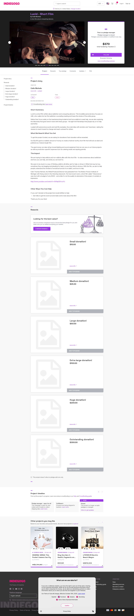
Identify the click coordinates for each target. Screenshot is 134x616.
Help (74, 496)
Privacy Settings (36, 610)
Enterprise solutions (118, 589)
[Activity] (116, 3)
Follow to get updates (87, 510)
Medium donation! (10, 88)
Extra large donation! (11, 94)
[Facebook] (10, 589)
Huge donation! (10, 96)
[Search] (56, 3)
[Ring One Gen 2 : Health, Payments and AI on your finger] (67, 538)
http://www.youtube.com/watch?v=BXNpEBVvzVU (48, 181)
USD (99, 3)
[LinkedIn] (21, 589)
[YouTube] (16, 589)
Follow (106, 55)
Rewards (6, 82)
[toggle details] (52, 567)
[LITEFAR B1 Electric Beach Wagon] (92, 538)
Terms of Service (25, 610)
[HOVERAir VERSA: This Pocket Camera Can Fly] (42, 538)
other (57, 97)
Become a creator (118, 586)
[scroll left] (9, 42)
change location (75, 9)
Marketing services (118, 584)
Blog (95, 586)
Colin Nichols (36, 16)
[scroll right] (84, 42)
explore (75, 523)
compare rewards (41, 228)
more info (33, 91)
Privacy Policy (14, 610)
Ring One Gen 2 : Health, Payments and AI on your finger (66, 557)
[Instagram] (19, 589)
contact (39, 91)
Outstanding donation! (12, 99)
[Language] (107, 4)
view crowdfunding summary (106, 61)
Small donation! (9, 86)
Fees (114, 582)
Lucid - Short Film (42, 14)
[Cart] (112, 3)
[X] (13, 589)
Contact (96, 582)
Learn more (43, 509)
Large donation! (10, 91)
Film (33, 97)
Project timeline (8, 105)
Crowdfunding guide (85, 496)
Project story (7, 78)
